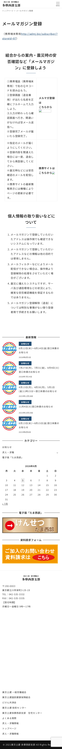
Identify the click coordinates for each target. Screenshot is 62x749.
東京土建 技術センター (14, 707)
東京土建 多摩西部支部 (23, 744)
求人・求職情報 (10, 723)
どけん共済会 (9, 702)
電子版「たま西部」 (12, 457)
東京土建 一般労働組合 (14, 692)
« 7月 (5, 503)
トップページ (9, 728)
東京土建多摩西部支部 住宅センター (22, 712)
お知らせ (7, 447)
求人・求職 (8, 452)
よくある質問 (9, 718)
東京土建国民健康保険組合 (16, 697)
